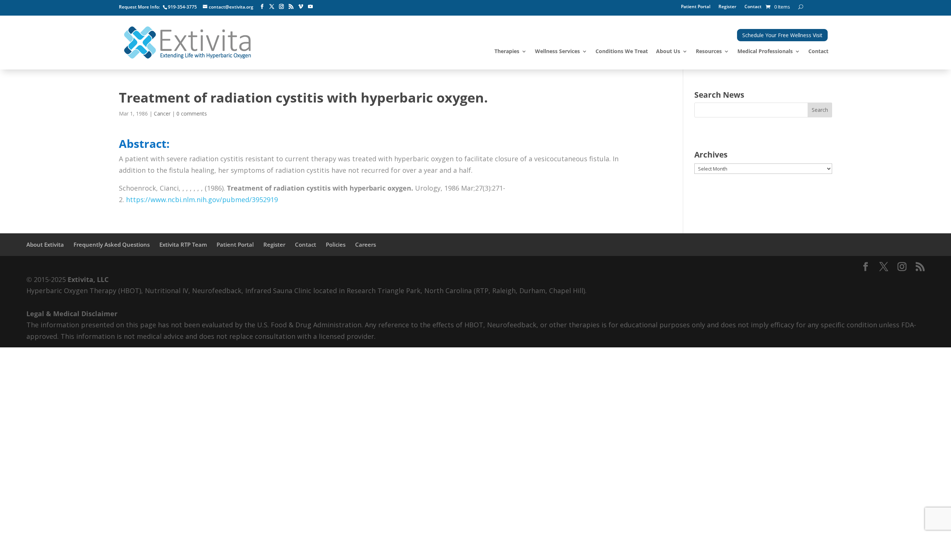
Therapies (506, 52)
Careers (365, 244)
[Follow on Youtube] (310, 7)
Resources (709, 52)
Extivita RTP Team (183, 244)
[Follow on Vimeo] (300, 7)
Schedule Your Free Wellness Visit (782, 35)
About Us (668, 52)
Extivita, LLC (88, 279)
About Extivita (45, 244)
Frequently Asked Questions (112, 244)
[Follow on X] (271, 7)
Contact (753, 7)
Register (727, 7)
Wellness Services (557, 52)
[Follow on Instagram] (281, 7)
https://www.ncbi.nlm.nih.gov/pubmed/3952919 (202, 199)
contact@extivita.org (231, 7)
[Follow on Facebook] (262, 7)
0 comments (191, 113)
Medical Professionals (765, 52)
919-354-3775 (182, 7)
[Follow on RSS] (291, 7)
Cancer (162, 113)
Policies (335, 244)
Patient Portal (695, 7)
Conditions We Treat (621, 52)
